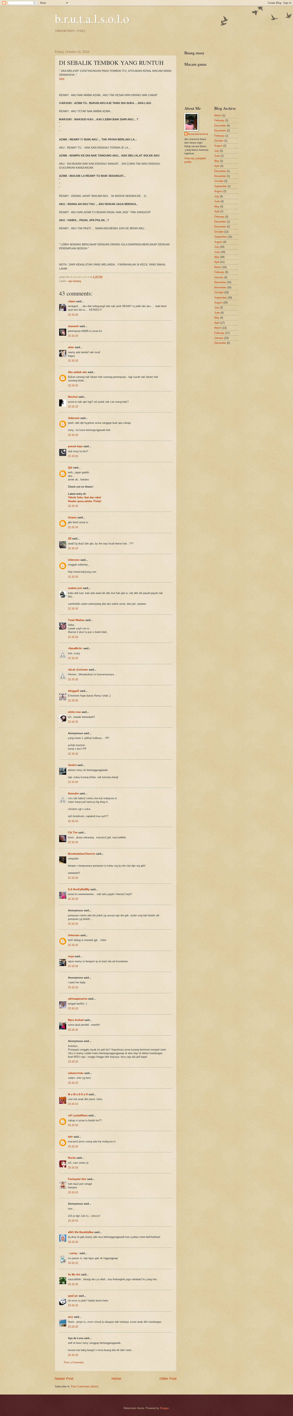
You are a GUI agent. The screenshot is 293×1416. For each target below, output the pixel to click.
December (220, 125)
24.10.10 (73, 1355)
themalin (73, 793)
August (218, 145)
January (218, 277)
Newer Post (64, 1379)
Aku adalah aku (77, 372)
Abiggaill (73, 690)
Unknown (74, 418)
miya (71, 956)
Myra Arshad (76, 1020)
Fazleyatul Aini (77, 1179)
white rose (74, 711)
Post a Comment (74, 1362)
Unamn (72, 517)
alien (71, 347)
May (216, 160)
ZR (69, 538)
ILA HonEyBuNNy (78, 889)
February (219, 120)
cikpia (71, 301)
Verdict (72, 765)
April (216, 165)
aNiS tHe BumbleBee (80, 1232)
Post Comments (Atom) (84, 1386)
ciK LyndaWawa (78, 1115)
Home (116, 1379)
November (220, 130)
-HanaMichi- (75, 648)
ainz (70, 1316)
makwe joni (75, 588)
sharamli (73, 326)
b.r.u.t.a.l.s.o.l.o (92, 18)
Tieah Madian (76, 620)
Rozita (72, 1157)
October (218, 140)
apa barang (74, 281)
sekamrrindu (76, 1073)
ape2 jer (73, 1295)
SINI (61, 79)
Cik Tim (73, 832)
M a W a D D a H (78, 1094)
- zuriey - (73, 1253)
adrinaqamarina (77, 998)
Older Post (167, 1379)
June (217, 155)
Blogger (164, 1408)
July (216, 150)
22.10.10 (73, 314)
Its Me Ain (74, 1274)
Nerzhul (73, 396)
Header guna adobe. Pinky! (84, 501)
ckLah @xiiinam (78, 669)
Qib (70, 467)
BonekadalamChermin (81, 853)
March (217, 115)
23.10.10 (73, 987)
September (220, 186)
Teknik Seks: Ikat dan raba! (84, 497)
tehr (70, 1136)
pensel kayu (75, 446)
